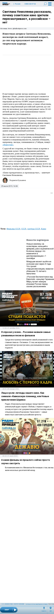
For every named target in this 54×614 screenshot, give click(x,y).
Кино (43, 228)
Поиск (45, 3)
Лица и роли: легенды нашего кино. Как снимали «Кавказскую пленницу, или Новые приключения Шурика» (25, 396)
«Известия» (8, 144)
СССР (23, 228)
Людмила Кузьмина (17, 180)
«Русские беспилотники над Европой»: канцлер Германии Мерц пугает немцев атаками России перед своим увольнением (40, 282)
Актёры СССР (33, 228)
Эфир (50, 611)
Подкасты (44, 611)
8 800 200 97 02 (30, 4)
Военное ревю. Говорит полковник (14, 604)
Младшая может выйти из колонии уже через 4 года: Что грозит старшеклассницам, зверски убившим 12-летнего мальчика (39, 267)
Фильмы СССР (13, 228)
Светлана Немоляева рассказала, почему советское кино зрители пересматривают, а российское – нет (27, 17)
